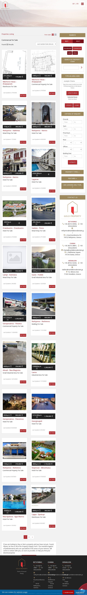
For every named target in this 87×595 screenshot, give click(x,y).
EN (77, 4)
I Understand (68, 592)
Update (68, 105)
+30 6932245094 (38, 569)
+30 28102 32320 (70, 263)
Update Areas (72, 93)
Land (69, 53)
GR (73, 4)
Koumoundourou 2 (39, 584)
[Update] (81, 67)
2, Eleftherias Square (51, 583)
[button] (72, 172)
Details (23, 95)
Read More (80, 592)
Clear (77, 105)
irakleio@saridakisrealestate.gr (72, 270)
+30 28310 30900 (70, 224)
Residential (67, 48)
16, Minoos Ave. (66, 582)
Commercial (77, 48)
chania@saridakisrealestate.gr (73, 250)
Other (75, 53)
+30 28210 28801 (70, 246)
